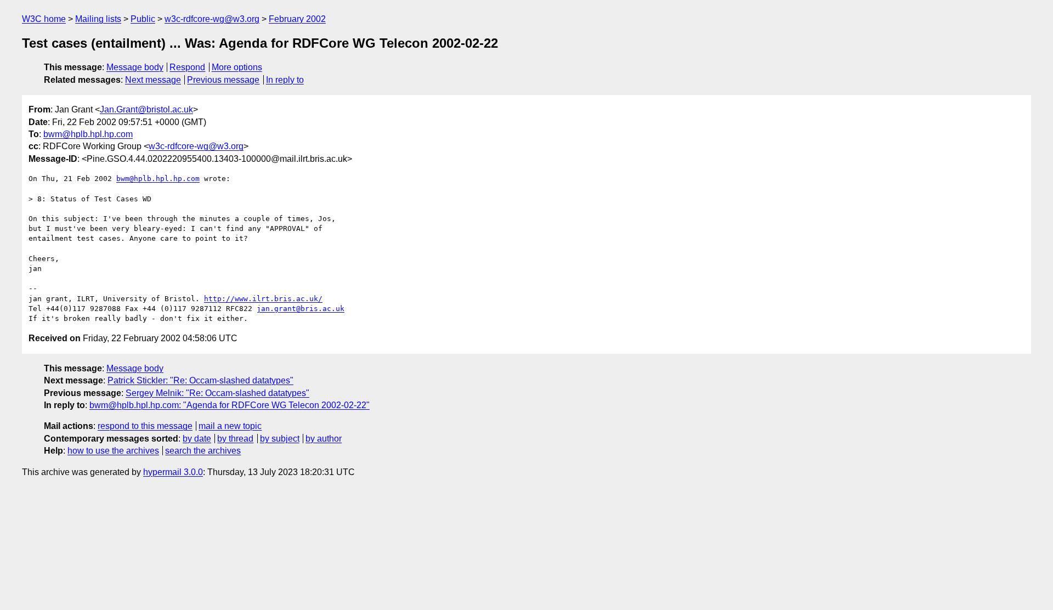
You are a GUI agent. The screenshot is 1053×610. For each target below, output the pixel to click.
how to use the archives (113, 450)
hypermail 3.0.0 (173, 472)
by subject (279, 438)
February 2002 (297, 19)
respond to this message (145, 426)
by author (323, 438)
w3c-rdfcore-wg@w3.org (212, 19)
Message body (134, 67)
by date (197, 438)
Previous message (223, 79)
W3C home (44, 19)
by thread (235, 438)
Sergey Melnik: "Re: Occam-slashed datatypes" (217, 393)
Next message (153, 79)
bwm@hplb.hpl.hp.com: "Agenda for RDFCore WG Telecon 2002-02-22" (229, 405)
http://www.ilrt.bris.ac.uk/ (263, 299)
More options (237, 67)
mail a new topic (230, 426)
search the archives (203, 450)
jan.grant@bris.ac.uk (300, 308)
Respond (187, 67)
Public (143, 19)
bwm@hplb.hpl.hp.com (88, 134)
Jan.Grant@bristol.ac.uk (146, 109)
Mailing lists (98, 19)
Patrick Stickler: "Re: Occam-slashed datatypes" (200, 380)
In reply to (285, 79)
